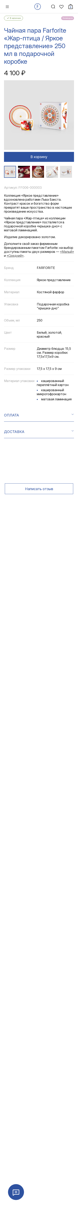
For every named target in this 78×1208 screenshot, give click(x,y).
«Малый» (67, 252)
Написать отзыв (39, 489)
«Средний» (15, 256)
